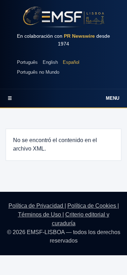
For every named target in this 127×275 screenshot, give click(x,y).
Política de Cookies (92, 206)
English (50, 62)
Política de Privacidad (36, 206)
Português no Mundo (38, 72)
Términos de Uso (40, 215)
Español (71, 62)
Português (27, 62)
